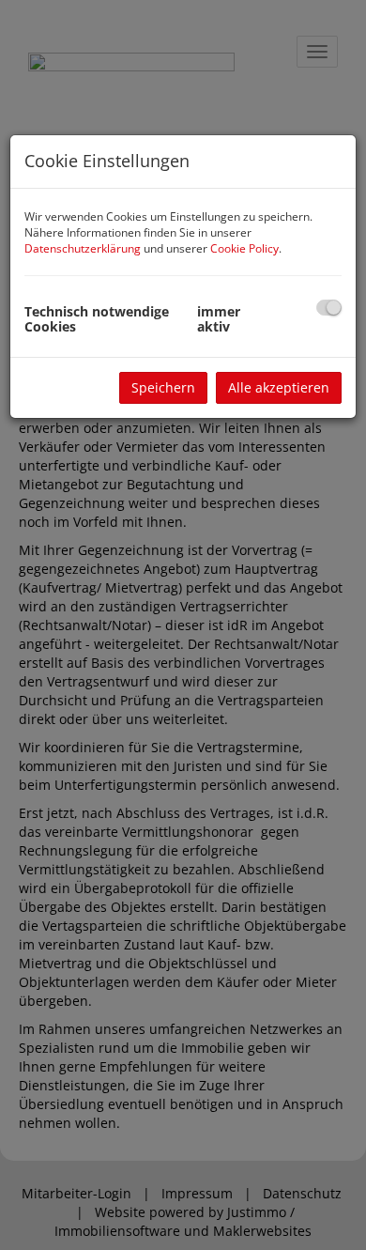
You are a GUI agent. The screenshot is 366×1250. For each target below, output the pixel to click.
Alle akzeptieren (278, 387)
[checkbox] (329, 308)
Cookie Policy (244, 248)
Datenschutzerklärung (82, 248)
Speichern (163, 387)
